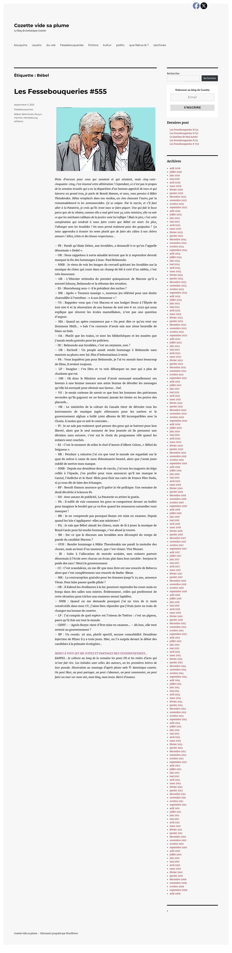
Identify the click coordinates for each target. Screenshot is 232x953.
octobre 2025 (177, 203)
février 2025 (176, 232)
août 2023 (175, 296)
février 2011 (176, 829)
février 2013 (176, 744)
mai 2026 (175, 179)
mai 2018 (174, 520)
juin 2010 (175, 858)
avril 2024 (175, 267)
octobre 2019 (177, 459)
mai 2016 (175, 605)
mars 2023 (175, 314)
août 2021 (175, 381)
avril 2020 (175, 438)
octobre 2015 (177, 630)
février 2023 (176, 317)
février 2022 (176, 360)
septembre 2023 (178, 292)
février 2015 (176, 659)
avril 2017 (175, 566)
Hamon (18, 117)
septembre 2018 (178, 506)
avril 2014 (175, 694)
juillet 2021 (175, 385)
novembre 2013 (178, 712)
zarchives (159, 45)
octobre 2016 (177, 587)
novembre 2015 (178, 627)
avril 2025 (175, 225)
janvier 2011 (176, 833)
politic (120, 45)
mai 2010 (174, 861)
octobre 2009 (177, 886)
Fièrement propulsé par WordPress (59, 933)
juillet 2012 (175, 769)
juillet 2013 (175, 726)
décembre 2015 (178, 623)
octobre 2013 (176, 715)
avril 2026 (175, 182)
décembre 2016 (178, 580)
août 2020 (175, 424)
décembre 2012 (178, 751)
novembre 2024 (178, 243)
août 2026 (175, 168)
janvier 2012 (176, 790)
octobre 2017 (177, 545)
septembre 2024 (178, 250)
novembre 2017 (178, 541)
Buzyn (38, 114)
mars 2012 (175, 783)
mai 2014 (174, 691)
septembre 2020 (178, 420)
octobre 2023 (177, 289)
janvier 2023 (176, 321)
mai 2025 (175, 221)
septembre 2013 (178, 719)
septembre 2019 (178, 463)
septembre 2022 (178, 335)
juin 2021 (175, 388)
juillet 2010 (175, 854)
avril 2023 (175, 310)
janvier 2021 (176, 406)
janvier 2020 (176, 449)
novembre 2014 (178, 669)
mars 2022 (175, 356)
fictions (93, 45)
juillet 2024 (176, 257)
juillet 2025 (176, 214)
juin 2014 (175, 687)
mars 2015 (175, 655)
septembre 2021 (178, 378)
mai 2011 (174, 819)
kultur (107, 45)
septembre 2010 (178, 847)
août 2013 (175, 723)
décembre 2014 (178, 666)
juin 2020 (175, 431)
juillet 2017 (175, 555)
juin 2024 (175, 260)
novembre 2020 (178, 413)
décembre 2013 (178, 708)
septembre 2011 (178, 804)
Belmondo (28, 114)
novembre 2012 (178, 755)
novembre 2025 (178, 200)
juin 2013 (174, 730)
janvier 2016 (176, 619)
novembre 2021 (178, 371)
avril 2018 (175, 523)
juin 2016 (175, 602)
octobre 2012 (177, 758)
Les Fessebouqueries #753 (184, 129)
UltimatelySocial (144, 950)
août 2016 (175, 595)
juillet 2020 (176, 427)
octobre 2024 (177, 246)
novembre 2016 (178, 584)
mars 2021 (175, 399)
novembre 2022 (178, 328)
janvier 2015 (176, 662)
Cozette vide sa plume (41, 25)
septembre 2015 (178, 634)
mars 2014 (175, 698)
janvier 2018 (176, 534)
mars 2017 (175, 570)
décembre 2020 (178, 410)
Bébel (17, 114)
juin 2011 (174, 815)
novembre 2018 (178, 499)
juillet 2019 (176, 470)
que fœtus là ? (139, 45)
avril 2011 (175, 822)
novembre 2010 (178, 840)
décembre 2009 (178, 879)
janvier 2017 (176, 577)
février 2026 (176, 189)
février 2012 (176, 787)
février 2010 (176, 872)
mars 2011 (175, 826)
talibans (18, 121)
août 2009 (175, 893)
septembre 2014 (178, 676)
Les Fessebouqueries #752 (184, 133)
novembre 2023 (178, 285)
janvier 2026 (176, 193)
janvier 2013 (176, 747)
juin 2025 (175, 218)
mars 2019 (175, 484)
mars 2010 (175, 868)
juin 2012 (175, 772)
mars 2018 (175, 527)
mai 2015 (174, 648)
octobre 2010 (177, 843)
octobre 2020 (177, 417)
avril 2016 (175, 609)
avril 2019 (175, 481)
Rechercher (173, 73)
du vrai (50, 45)
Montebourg (31, 117)
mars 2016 (175, 612)
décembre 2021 (178, 367)
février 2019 (176, 488)
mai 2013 (174, 733)
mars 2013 (175, 740)
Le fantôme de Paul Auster (184, 136)
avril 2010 (175, 865)
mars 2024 (175, 271)
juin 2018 (175, 516)
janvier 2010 (176, 875)
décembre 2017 (178, 538)
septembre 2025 (178, 207)
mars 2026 (175, 186)
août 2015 (175, 637)
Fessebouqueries (72, 45)
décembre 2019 (178, 452)
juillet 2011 (175, 811)
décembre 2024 (178, 239)
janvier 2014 (176, 705)
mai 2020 (175, 435)
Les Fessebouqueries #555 (60, 91)
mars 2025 (175, 228)
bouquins (20, 45)
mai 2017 (174, 563)
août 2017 (175, 552)
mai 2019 (175, 477)
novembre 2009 (178, 883)
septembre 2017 (178, 548)
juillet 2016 (176, 598)
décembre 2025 (178, 196)
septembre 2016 (178, 591)
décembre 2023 (178, 282)
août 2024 (175, 253)
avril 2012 (175, 779)
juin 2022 (175, 346)
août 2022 (175, 339)
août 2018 (175, 509)
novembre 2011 (178, 797)
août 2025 (175, 211)
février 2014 (176, 701)
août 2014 (175, 680)
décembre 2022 (178, 324)
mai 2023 (175, 307)
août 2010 (175, 851)
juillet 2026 (176, 171)
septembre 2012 (178, 762)
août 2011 (175, 808)
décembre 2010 (178, 836)
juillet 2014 (175, 683)
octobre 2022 (177, 331)
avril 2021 (175, 395)
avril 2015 (175, 651)
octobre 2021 (177, 374)
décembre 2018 (178, 495)
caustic (37, 45)
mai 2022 (175, 349)
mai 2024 (175, 264)
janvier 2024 (176, 278)
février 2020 (176, 445)
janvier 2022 (176, 363)
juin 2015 (175, 644)
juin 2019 (175, 474)
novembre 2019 (178, 456)
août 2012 (175, 765)
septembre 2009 (178, 890)
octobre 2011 (176, 801)
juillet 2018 (175, 513)
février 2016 (176, 616)
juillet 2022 (176, 342)
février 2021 (176, 403)
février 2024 (176, 275)
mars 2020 (175, 442)
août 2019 (175, 467)
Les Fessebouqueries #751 (184, 140)
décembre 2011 (178, 794)
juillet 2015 (175, 641)
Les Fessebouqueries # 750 (184, 144)
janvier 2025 (176, 235)
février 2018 (176, 531)
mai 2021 (174, 392)
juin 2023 (175, 303)
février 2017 (176, 573)
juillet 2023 (176, 299)
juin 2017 (175, 559)
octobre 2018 (177, 502)
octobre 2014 (177, 673)
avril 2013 (175, 737)
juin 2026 (175, 175)
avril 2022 (175, 353)
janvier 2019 (176, 491)
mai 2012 (174, 776)
